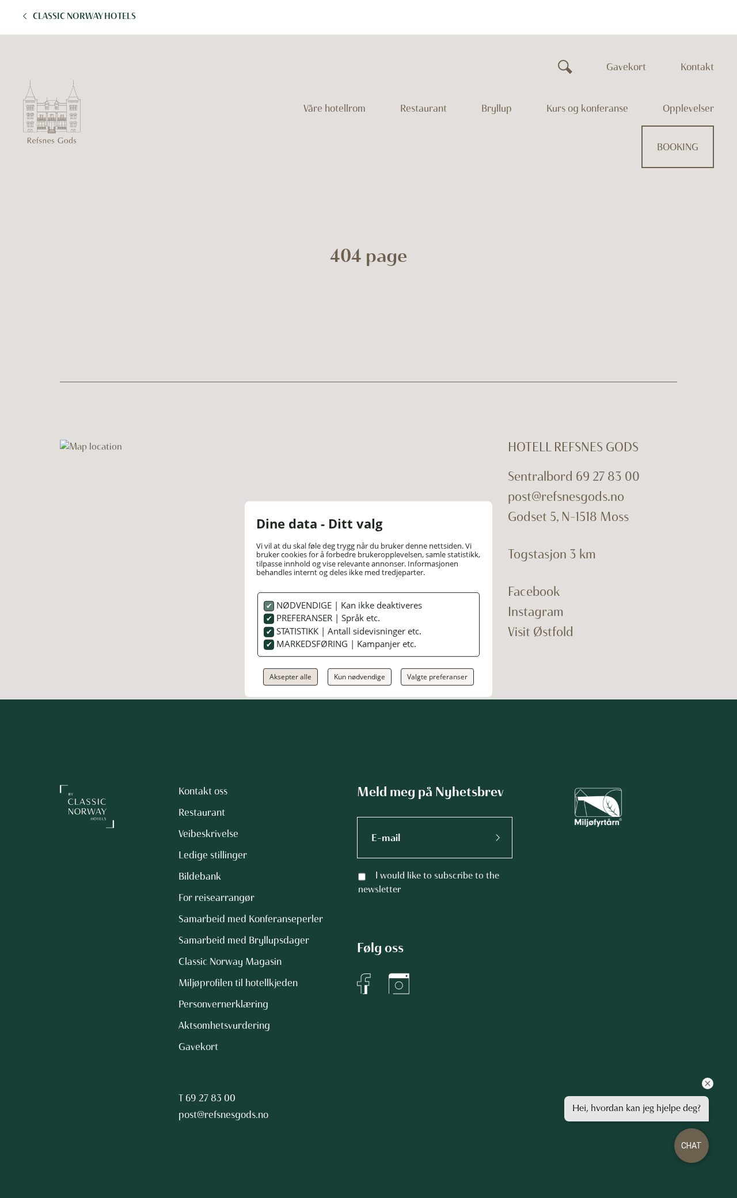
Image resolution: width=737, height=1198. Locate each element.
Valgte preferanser (437, 677)
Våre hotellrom (334, 108)
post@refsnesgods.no (566, 496)
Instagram (536, 611)
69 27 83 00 (210, 1098)
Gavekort (626, 67)
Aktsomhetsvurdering (224, 1025)
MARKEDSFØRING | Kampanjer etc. (345, 643)
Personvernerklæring (223, 1004)
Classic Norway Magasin (230, 961)
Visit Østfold (540, 632)
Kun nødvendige (359, 677)
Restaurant (423, 108)
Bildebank (199, 876)
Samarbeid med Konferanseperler (250, 919)
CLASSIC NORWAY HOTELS (84, 16)
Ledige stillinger (212, 855)
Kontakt (697, 67)
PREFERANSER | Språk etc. (327, 617)
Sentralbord (540, 476)
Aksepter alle (290, 677)
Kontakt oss (202, 791)
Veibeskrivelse (208, 833)
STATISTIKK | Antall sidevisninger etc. (347, 631)
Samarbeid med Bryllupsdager (243, 940)
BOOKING (677, 147)
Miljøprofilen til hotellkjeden (238, 982)
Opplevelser (688, 108)
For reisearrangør (216, 897)
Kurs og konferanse (587, 108)
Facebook (534, 591)
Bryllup (496, 108)
